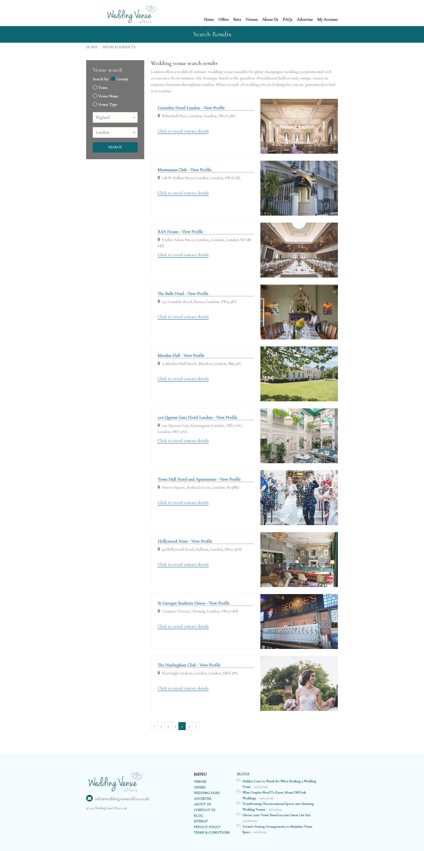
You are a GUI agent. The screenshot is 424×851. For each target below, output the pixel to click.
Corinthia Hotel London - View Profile (191, 108)
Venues (252, 19)
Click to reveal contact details (183, 131)
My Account (327, 19)
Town (102, 87)
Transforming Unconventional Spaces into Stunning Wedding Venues (278, 806)
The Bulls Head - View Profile (183, 293)
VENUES (200, 782)
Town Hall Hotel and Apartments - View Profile (199, 479)
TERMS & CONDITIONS (212, 832)
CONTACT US (204, 810)
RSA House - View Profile (180, 231)
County (122, 79)
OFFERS (200, 787)
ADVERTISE (202, 799)
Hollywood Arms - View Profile (185, 541)
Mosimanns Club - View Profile (184, 169)
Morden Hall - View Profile (181, 355)
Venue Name (108, 96)
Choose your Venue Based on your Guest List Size (276, 815)
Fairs (237, 19)
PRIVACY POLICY (207, 827)
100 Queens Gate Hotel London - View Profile (197, 417)
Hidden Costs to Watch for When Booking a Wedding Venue (279, 784)
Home (209, 19)
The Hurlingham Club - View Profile (189, 665)
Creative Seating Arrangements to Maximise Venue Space (277, 829)
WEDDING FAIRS (207, 793)
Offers (223, 19)
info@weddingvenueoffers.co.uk (122, 798)
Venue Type (107, 104)
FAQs (287, 19)
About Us (270, 19)
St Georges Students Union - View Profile (194, 603)
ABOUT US (202, 804)
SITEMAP (201, 821)
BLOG (198, 816)
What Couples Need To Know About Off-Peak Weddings (274, 795)
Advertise (305, 19)
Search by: (101, 79)
